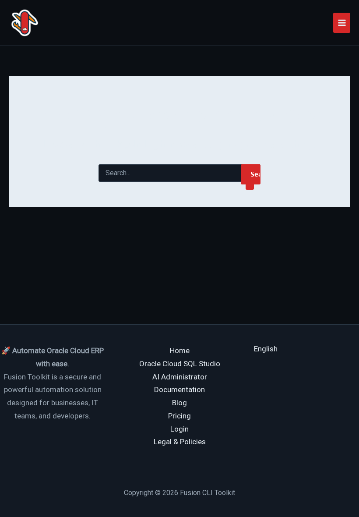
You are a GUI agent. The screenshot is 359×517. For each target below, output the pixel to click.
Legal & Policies (180, 441)
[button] (266, 348)
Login (179, 429)
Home (180, 350)
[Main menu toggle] (341, 23)
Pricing (179, 415)
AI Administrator (179, 376)
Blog (179, 402)
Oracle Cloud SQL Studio (179, 363)
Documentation (179, 389)
